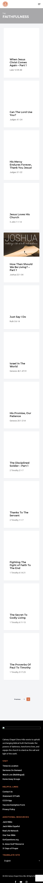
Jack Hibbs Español (11, 826)
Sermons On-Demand (12, 770)
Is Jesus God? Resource (13, 844)
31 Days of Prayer (10, 848)
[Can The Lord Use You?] (21, 104)
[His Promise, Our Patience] (21, 405)
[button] (39, 4)
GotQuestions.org (11, 839)
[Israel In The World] (21, 355)
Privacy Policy (9, 809)
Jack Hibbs (7, 822)
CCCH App (7, 800)
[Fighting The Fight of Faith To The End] (21, 556)
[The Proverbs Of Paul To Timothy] (21, 656)
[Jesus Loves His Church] (21, 206)
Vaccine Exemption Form (14, 805)
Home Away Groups (11, 779)
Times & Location (10, 766)
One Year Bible (9, 835)
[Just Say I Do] (21, 307)
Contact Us (8, 792)
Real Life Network (10, 831)
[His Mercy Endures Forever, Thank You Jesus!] (21, 155)
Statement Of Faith (11, 796)
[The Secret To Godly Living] (21, 606)
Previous (17, 699)
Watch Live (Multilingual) (13, 775)
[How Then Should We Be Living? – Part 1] (21, 257)
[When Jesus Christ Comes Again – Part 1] (21, 53)
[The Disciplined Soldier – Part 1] (21, 454)
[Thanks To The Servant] (21, 504)
